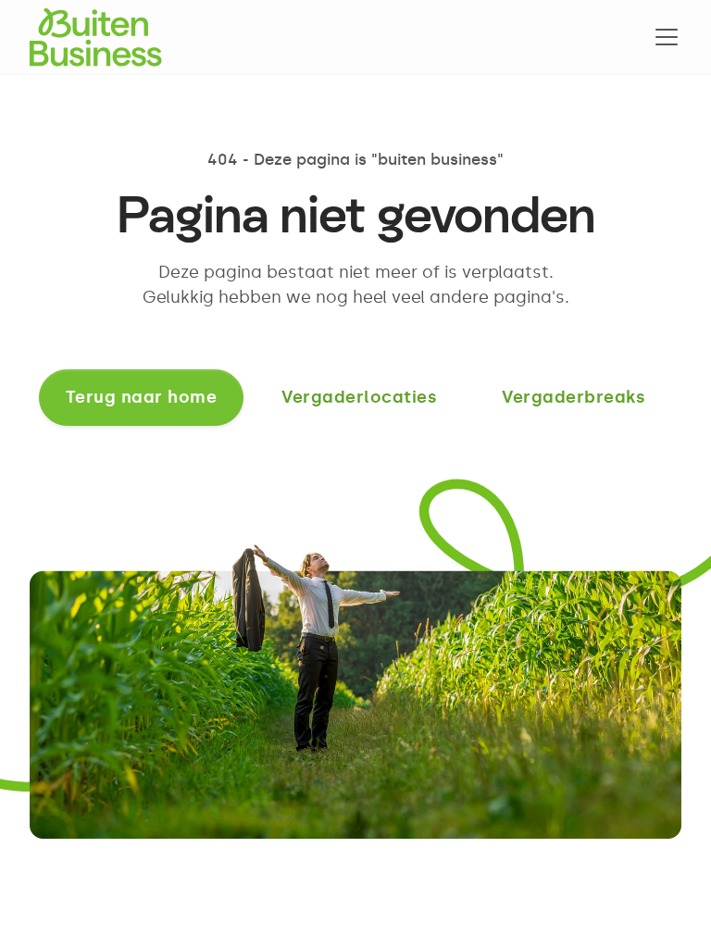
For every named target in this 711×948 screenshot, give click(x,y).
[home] (96, 37)
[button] (662, 37)
